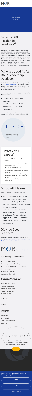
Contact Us (16, 349)
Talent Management (7, 291)
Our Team (4, 315)
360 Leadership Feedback (9, 274)
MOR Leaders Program (8, 261)
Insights (5, 310)
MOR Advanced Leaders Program (12, 264)
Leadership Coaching (8, 271)
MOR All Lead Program (8, 269)
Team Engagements (7, 286)
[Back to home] (5, 3)
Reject (16, 386)
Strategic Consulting (10, 279)
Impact (4, 304)
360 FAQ (4, 323)
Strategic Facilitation (8, 283)
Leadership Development (12, 256)
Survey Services (6, 293)
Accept (16, 379)
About (4, 298)
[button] (30, 3)
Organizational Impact (8, 288)
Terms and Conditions (8, 320)
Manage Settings (16, 392)
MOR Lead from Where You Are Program (14, 266)
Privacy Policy (5, 318)
